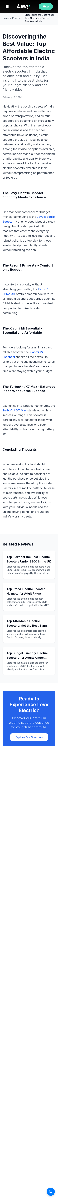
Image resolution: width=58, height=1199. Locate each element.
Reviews (16, 18)
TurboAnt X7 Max (15, 410)
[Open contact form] (51, 1192)
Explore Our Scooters (29, 737)
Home (6, 18)
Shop (46, 6)
